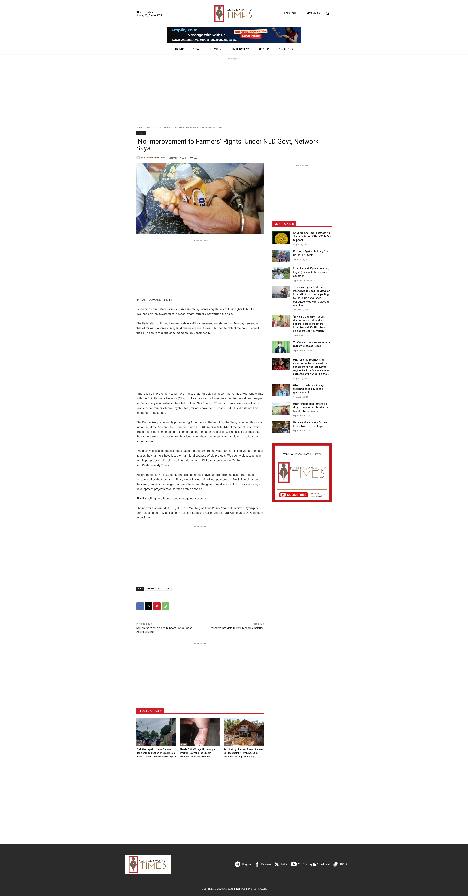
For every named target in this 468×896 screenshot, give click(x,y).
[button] (327, 13)
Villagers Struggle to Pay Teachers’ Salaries (237, 628)
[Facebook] (140, 606)
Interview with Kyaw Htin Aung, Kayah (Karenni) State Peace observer (311, 272)
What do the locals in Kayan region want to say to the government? (309, 389)
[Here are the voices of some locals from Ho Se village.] (281, 427)
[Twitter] (276, 864)
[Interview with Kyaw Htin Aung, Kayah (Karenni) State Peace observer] (281, 273)
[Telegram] (237, 864)
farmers (150, 588)
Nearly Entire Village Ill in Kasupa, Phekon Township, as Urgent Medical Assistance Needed (197, 753)
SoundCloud (323, 864)
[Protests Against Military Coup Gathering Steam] (281, 256)
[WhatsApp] (165, 606)
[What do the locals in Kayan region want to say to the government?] (281, 390)
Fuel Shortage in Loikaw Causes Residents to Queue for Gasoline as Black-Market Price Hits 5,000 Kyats (156, 753)
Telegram (247, 864)
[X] (148, 606)
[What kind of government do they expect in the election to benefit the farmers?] (281, 408)
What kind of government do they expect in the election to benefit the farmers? (310, 407)
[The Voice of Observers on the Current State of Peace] (281, 347)
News (148, 127)
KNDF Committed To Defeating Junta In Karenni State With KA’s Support (312, 236)
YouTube (302, 864)
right (168, 588)
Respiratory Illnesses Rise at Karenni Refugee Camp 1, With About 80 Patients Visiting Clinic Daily (243, 753)
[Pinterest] (157, 606)
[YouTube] (294, 864)
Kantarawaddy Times (154, 157)
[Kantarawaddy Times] (138, 157)
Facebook (266, 864)
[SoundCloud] (313, 864)
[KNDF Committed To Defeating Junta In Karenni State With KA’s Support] (281, 237)
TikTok (343, 864)
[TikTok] (335, 864)
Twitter (284, 864)
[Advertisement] (234, 83)
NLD (160, 588)
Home (139, 127)
